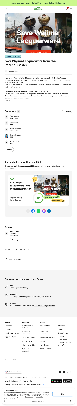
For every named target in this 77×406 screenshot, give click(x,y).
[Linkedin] (49, 211)
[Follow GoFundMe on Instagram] (71, 372)
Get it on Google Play (56, 380)
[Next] (68, 49)
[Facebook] (33, 211)
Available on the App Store (67, 380)
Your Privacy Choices (34, 384)
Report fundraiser (14, 259)
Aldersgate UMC (15, 116)
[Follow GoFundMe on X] (67, 372)
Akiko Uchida (14, 142)
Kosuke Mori (14, 231)
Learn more (62, 3)
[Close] (71, 2)
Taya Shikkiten (39, 85)
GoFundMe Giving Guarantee (44, 305)
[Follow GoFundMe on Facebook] (60, 372)
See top (68, 111)
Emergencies (24, 249)
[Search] (6, 8)
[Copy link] (28, 211)
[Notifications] (67, 8)
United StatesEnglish (14, 371)
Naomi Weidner (15, 129)
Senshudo (27, 85)
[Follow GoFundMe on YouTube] (64, 372)
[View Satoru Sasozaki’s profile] (6, 136)
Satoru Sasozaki (15, 135)
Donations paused (13, 56)
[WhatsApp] (38, 211)
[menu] (71, 8)
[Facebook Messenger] (44, 211)
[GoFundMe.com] (38, 8)
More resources (10, 359)
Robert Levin (14, 122)
